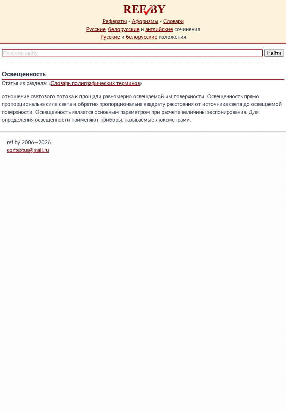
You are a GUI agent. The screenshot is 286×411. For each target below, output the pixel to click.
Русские (96, 29)
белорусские (124, 29)
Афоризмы (145, 21)
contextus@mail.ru (28, 150)
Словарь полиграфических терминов (95, 83)
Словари (173, 21)
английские (159, 29)
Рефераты (115, 21)
